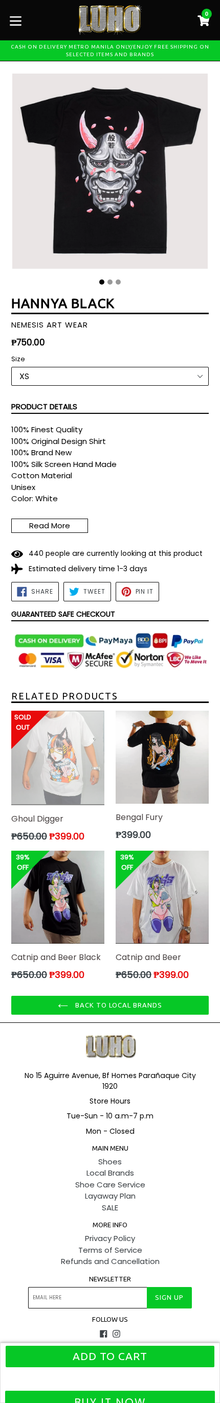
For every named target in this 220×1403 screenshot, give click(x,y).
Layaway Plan (110, 1195)
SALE (110, 1207)
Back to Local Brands (118, 1005)
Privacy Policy (110, 1238)
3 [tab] (118, 282)
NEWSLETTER (110, 1278)
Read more (49, 525)
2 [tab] (110, 282)
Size (18, 359)
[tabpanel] (110, 174)
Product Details (44, 406)
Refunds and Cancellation (110, 1261)
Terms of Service (110, 1250)
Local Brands (110, 1172)
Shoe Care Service (110, 1184)
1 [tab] (101, 282)
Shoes (110, 1161)
